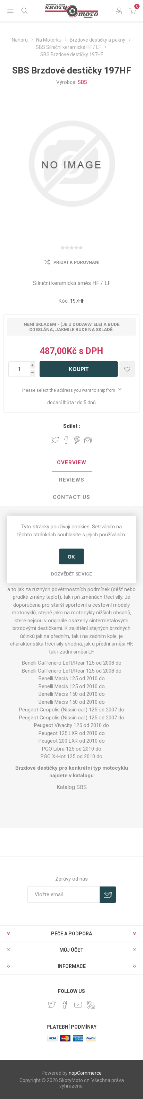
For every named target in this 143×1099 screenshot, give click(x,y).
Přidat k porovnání (76, 262)
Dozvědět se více (71, 574)
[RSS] (91, 1004)
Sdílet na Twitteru (55, 440)
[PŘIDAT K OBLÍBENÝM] (127, 369)
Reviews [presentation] (71, 480)
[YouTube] (78, 1004)
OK (71, 556)
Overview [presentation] (71, 462)
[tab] (71, 462)
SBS (82, 82)
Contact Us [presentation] (71, 497)
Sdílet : (71, 426)
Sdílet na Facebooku (66, 440)
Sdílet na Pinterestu (77, 440)
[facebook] (64, 1004)
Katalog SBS (72, 787)
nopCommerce (85, 1073)
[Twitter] (51, 1004)
